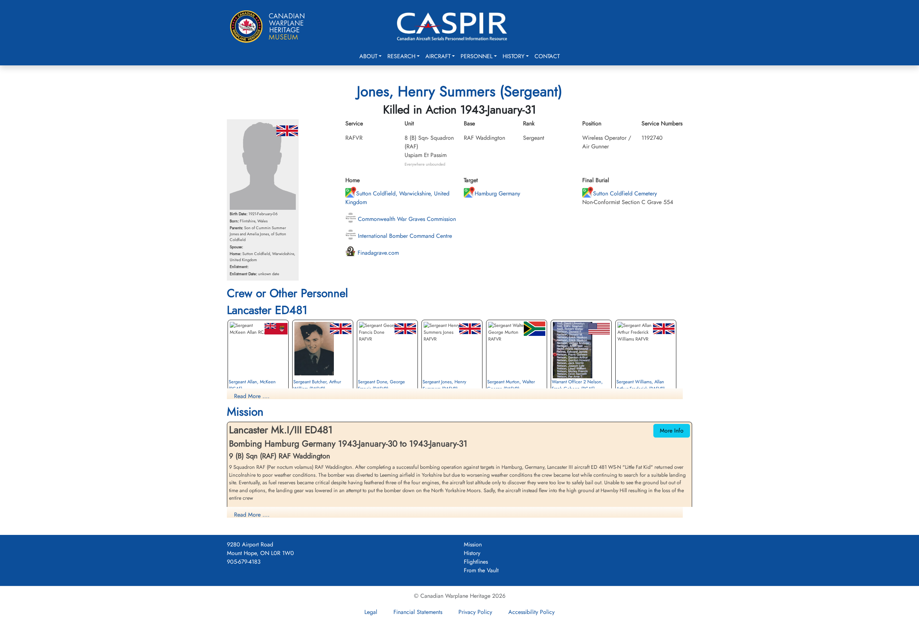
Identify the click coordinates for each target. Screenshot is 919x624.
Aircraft (438, 56)
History (513, 56)
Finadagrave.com (377, 253)
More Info (671, 430)
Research (401, 56)
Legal (370, 612)
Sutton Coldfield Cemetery (625, 193)
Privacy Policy (475, 612)
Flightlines (476, 562)
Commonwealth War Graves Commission (406, 219)
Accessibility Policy (531, 612)
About (368, 56)
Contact (547, 56)
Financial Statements (417, 612)
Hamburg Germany (497, 193)
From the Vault (481, 570)
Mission (473, 544)
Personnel (477, 56)
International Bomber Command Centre (404, 236)
